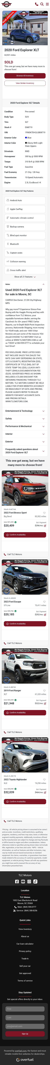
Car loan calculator (25, 944)
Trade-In (25, 958)
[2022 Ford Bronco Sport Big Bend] (25, 488)
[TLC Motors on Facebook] (16, 881)
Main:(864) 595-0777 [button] (27, 907)
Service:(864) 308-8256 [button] (27, 910)
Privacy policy (25, 951)
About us (25, 936)
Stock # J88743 (10, 687)
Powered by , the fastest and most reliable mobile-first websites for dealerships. (25, 1052)
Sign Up (25, 1034)
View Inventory (25, 929)
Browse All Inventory (25, 76)
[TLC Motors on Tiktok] (34, 881)
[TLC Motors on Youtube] (22, 881)
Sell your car (25, 966)
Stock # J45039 (10, 598)
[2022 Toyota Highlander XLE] (25, 755)
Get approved (25, 973)
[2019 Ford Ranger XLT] (25, 666)
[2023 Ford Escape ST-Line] (25, 577)
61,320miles (40, 694)
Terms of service (25, 981)
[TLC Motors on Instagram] (28, 881)
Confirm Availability (18, 535)
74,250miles (40, 783)
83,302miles (40, 516)
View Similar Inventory (25, 83)
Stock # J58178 (10, 776)
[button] (36, 4)
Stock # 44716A (10, 509)
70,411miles (40, 605)
